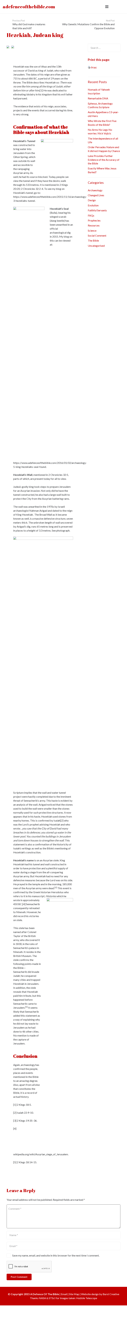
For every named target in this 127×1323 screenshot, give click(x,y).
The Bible (93, 240)
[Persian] (44, 52)
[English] (53, 48)
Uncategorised (96, 245)
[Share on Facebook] (18, 52)
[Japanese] (40, 52)
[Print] (89, 67)
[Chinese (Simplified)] (40, 48)
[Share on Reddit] (18, 47)
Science (92, 230)
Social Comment (97, 235)
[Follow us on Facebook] (9, 1174)
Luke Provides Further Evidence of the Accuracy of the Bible (103, 159)
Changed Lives (96, 195)
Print (94, 67)
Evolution (93, 205)
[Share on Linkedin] (9, 52)
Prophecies (94, 220)
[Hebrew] (70, 48)
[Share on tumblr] (13, 52)
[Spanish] (57, 52)
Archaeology (95, 190)
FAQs (91, 215)
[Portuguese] (48, 52)
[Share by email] (9, 47)
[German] (66, 48)
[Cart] (120, 6)
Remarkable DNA (98, 98)
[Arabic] (36, 48)
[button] (107, 6)
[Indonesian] (74, 48)
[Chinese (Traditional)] (44, 48)
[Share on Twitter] (13, 47)
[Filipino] (57, 48)
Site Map (74, 1294)
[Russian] (53, 52)
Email (64, 1294)
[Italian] (36, 52)
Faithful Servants (97, 210)
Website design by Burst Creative (100, 1294)
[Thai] (61, 52)
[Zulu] (66, 52)
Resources (94, 225)
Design (92, 200)
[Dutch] (48, 48)
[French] (61, 48)
